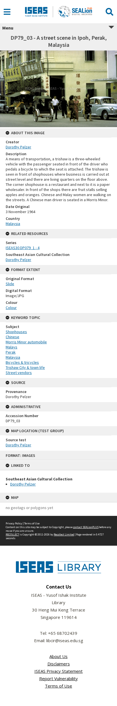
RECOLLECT (12, 534)
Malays (11, 347)
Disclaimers (58, 664)
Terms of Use (31, 523)
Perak (11, 352)
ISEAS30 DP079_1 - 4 (22, 247)
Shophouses (16, 331)
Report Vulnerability (58, 678)
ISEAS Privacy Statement (58, 671)
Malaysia (13, 223)
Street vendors (19, 372)
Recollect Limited (64, 534)
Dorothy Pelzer (23, 484)
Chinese (12, 336)
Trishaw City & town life (25, 367)
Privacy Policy (14, 523)
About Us (58, 656)
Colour (11, 307)
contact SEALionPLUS (86, 527)
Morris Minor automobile (26, 341)
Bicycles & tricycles (22, 362)
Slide (10, 283)
